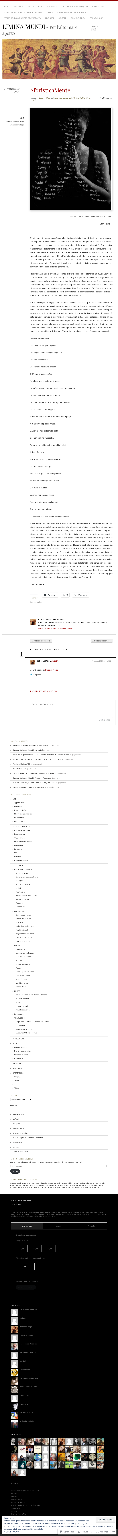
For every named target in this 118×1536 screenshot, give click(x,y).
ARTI (14, 799)
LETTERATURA (19, 866)
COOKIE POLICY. (11, 1532)
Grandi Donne (20, 838)
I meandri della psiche (23, 842)
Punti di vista (19, 821)
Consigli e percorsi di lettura (27, 877)
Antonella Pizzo (19, 1114)
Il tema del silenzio (23, 919)
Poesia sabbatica (23, 964)
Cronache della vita (22, 830)
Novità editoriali (22, 930)
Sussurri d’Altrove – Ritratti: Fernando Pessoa (31, 778)
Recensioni (20, 907)
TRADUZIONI (19, 1018)
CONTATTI (62, 18)
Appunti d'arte (19, 803)
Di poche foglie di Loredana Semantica (28, 1138)
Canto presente (22, 949)
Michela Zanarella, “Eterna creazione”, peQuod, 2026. (34, 783)
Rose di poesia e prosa (25, 972)
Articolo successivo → (101, 641)
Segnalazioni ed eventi (25, 934)
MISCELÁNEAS (18, 1039)
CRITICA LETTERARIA (23, 869)
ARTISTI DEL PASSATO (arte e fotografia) (22, 18)
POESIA (17, 946)
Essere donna (19, 834)
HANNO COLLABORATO (47, 7)
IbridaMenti (18, 845)
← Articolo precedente (41, 641)
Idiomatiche (20, 1025)
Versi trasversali (22, 983)
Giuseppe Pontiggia (17, 125)
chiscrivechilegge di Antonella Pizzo (25, 1491)
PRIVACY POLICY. (92, 1187)
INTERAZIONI (19, 911)
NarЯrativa (20, 892)
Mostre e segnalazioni (23, 814)
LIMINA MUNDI (23, 26)
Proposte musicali (21, 1055)
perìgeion (16, 1147)
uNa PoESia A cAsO (23, 975)
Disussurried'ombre (18, 1502)
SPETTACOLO (18, 1073)
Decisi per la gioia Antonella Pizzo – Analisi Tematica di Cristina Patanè (41, 755)
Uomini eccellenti (21, 860)
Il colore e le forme (21, 810)
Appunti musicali (21, 1047)
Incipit (18, 888)
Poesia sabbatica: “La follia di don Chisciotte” (31, 787)
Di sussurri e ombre (20, 1133)
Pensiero (17, 857)
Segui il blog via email (22, 1159)
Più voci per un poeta (24, 957)
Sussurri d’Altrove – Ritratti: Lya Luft (27, 750)
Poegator (16, 1124)
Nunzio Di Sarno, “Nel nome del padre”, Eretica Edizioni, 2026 (37, 759)
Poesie (18, 968)
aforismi (9, 122)
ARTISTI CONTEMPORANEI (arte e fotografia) (68, 12)
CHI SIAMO (18, 7)
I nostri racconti (22, 1006)
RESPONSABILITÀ (78, 18)
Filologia (19, 880)
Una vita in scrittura (24, 937)
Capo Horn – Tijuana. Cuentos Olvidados (32, 1022)
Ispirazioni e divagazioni (25, 926)
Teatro (16, 1080)
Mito (16, 853)
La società (18, 849)
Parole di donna (22, 899)
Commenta (104, 719)
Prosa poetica (19, 1014)
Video (16, 1088)
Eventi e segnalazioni (22, 1051)
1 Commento (107, 98)
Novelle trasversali (23, 1010)
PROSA (17, 991)
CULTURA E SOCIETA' (78, 98)
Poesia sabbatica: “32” (21, 764)
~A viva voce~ (21, 987)
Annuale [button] (91, 1226)
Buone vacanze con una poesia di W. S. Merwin (31, 745)
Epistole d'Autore (22, 998)
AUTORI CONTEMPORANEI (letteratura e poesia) (82, 7)
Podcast (19, 960)
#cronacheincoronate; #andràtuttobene (31, 995)
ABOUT (7, 7)
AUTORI (30, 7)
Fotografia (18, 806)
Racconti (19, 903)
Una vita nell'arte (23, 941)
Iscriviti (15, 1171)
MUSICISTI (49, 18)
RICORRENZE (18, 1064)
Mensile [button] (59, 1226)
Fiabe (18, 1002)
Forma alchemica (23, 884)
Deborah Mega (45, 98)
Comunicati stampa (23, 915)
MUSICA (16, 1043)
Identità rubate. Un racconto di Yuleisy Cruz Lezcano (33, 773)
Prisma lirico (19, 818)
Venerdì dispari (19, 769)
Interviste (19, 922)
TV (15, 1084)
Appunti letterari (60, 98)
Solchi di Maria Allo (20, 1152)
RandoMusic (19, 1058)
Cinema (17, 1077)
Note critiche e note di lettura (27, 896)
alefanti (16, 1119)
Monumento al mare (24, 1029)
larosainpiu (17, 1142)
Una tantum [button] (27, 1226)
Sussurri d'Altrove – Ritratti (26, 1033)
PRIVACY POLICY (96, 18)
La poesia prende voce (25, 953)
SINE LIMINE (17, 1068)
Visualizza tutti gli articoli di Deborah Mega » (55, 628)
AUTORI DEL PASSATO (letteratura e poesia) (23, 12)
